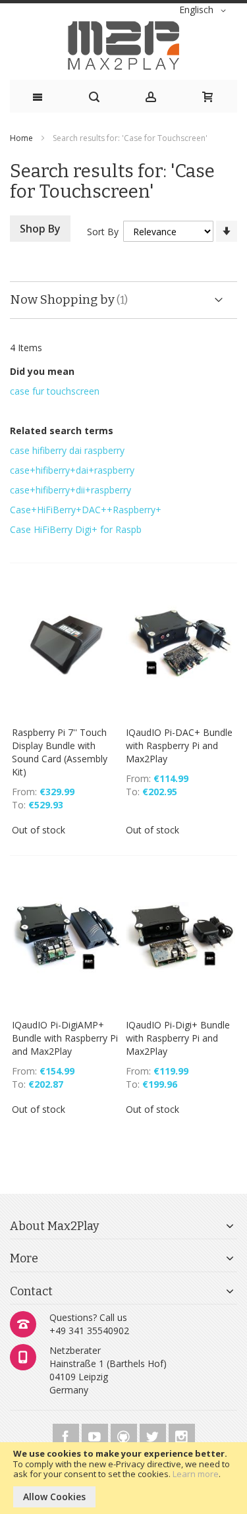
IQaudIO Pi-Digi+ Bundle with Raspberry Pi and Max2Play (178, 1038)
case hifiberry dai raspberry (67, 450)
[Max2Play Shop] (123, 45)
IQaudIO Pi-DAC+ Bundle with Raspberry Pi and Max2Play (179, 745)
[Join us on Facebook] (67, 1434)
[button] (205, 10)
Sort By (103, 231)
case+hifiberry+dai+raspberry (72, 470)
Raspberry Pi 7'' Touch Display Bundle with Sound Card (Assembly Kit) (59, 752)
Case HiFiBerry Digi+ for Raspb (76, 529)
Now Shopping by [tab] (62, 299)
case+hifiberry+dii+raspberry (70, 490)
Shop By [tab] (40, 228)
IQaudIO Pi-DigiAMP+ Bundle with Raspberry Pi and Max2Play (65, 1038)
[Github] (125, 1434)
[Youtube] (96, 1434)
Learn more (196, 1474)
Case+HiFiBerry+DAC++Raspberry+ (85, 509)
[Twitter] (154, 1434)
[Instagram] (182, 1434)
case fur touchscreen (54, 391)
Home (22, 138)
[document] (123, 1478)
